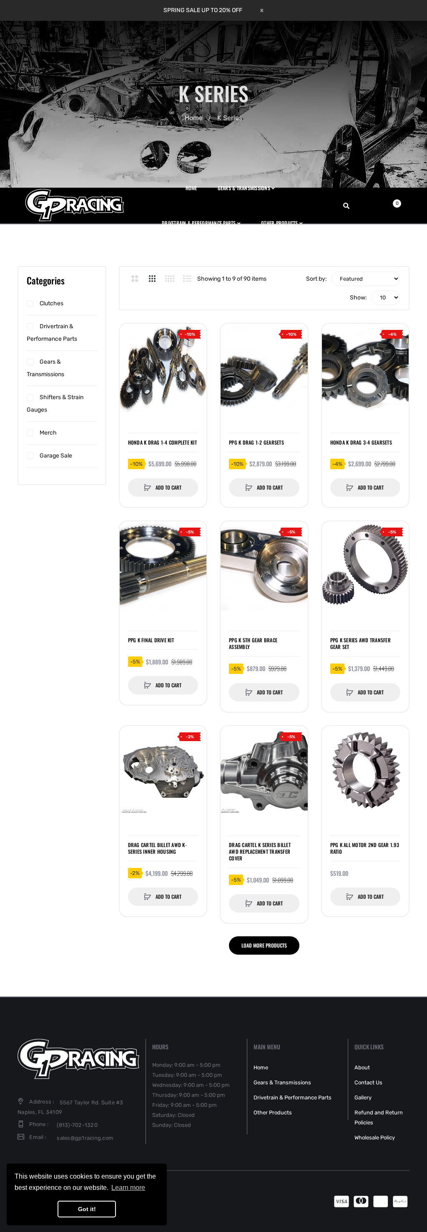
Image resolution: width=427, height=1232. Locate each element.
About (362, 1067)
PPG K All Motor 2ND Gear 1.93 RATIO (364, 848)
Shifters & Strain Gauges (55, 403)
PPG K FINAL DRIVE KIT (151, 640)
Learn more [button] (128, 1187)
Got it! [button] (87, 1209)
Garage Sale (56, 455)
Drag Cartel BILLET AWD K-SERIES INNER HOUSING (157, 848)
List (187, 279)
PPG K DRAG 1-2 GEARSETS (256, 442)
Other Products (273, 1112)
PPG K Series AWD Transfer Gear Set (360, 643)
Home (194, 118)
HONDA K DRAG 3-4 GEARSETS (361, 442)
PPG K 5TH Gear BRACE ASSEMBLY (253, 643)
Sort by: (316, 278)
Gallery (363, 1097)
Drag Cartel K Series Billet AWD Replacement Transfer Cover (260, 852)
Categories (46, 280)
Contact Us (368, 1082)
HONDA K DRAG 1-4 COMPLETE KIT (162, 442)
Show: (358, 297)
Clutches (51, 303)
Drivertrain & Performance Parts (52, 332)
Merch (48, 432)
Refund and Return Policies (378, 1117)
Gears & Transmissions (45, 368)
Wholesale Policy (374, 1137)
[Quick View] (130, 366)
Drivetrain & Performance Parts (293, 1097)
